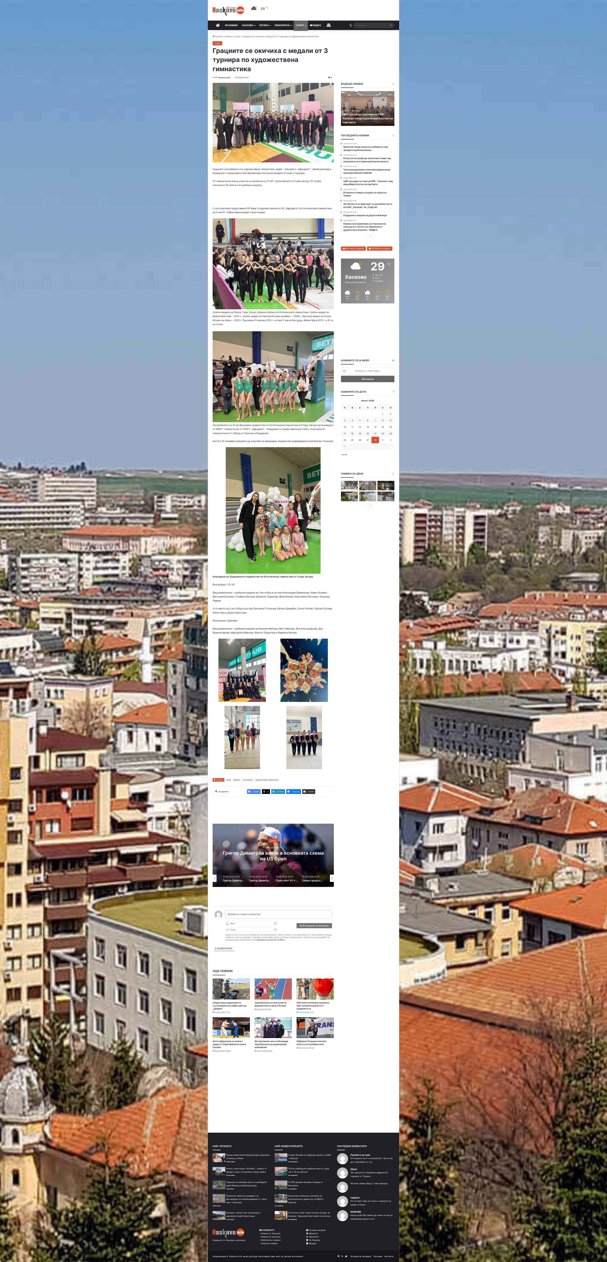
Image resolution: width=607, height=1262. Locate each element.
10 (345, 427)
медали (236, 780)
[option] (273, 856)
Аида (228, 780)
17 (345, 433)
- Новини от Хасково (269, 1234)
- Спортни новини (268, 1244)
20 (367, 433)
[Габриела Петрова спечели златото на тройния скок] (315, 1028)
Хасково (247, 25)
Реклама (378, 1257)
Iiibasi (353, 1169)
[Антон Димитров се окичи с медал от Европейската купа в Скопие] (231, 1028)
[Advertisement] (273, 1068)
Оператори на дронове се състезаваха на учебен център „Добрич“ (229, 1006)
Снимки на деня (316, 1230)
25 (352, 440)
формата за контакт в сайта (271, 940)
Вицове (312, 1244)
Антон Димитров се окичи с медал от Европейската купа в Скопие (229, 1044)
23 (390, 433)
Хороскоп (313, 1237)
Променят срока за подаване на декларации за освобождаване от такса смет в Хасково (246, 1199)
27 (367, 440)
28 (375, 440)
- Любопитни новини (270, 1240)
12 (360, 427)
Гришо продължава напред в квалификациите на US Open (273, 856)
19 (360, 433)
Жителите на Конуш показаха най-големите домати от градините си (313, 1006)
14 (375, 427)
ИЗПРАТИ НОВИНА (381, 248)
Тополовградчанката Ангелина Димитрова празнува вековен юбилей (364, 118)
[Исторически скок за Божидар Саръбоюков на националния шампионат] (273, 1028)
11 (352, 427)
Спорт (300, 25)
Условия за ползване (360, 1257)
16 (390, 427)
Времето (313, 1234)
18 (352, 433)
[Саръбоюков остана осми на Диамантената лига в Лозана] (273, 989)
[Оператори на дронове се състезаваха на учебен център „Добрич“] (231, 989)
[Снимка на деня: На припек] (349, 496)
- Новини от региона (269, 1237)
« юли (344, 454)
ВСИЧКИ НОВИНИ (354, 248)
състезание (247, 780)
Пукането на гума (360, 1155)
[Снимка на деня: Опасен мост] (367, 486)
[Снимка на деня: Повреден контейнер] (367, 496)
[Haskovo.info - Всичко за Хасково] (228, 10)
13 (368, 427)
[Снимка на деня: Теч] (385, 486)
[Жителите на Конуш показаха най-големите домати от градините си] (315, 989)
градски (355, 1198)
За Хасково (314, 1240)
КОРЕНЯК (355, 1212)
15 (383, 427)
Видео (317, 25)
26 (360, 440)
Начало (219, 36)
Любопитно (282, 25)
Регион (263, 25)
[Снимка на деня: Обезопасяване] (385, 496)
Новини (233, 25)
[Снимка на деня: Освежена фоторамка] (349, 486)
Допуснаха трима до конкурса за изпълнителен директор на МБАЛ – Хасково (306, 1199)
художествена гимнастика (266, 780)
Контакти (389, 1257)
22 (383, 433)
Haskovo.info (224, 77)
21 (375, 433)
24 (344, 440)
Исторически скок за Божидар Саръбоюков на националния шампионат (271, 1044)
